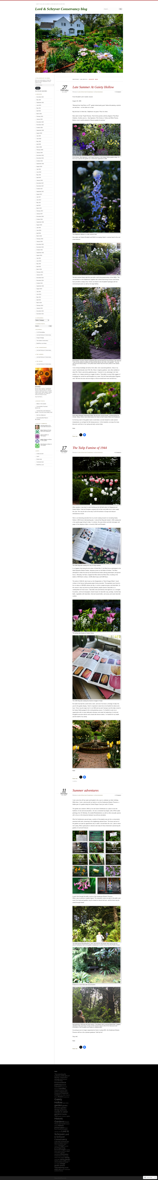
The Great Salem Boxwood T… (46, 426)
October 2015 (39, 249)
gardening (63, 1110)
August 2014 (39, 288)
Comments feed (40, 461)
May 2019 (38, 174)
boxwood (58, 1083)
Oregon (61, 1146)
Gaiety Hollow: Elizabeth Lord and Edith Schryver (50, 4)
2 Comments (118, 452)
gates (68, 1116)
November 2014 (40, 280)
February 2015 (39, 272)
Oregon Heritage (40, 337)
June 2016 (38, 230)
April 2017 (38, 205)
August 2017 (39, 194)
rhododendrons (58, 1156)
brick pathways (60, 1083)
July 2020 (38, 135)
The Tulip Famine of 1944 (90, 448)
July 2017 (38, 197)
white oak (57, 1169)
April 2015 (38, 266)
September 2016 (40, 222)
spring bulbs (57, 1159)
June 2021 (38, 105)
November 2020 (40, 124)
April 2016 (38, 233)
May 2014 (38, 297)
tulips (58, 1163)
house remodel (57, 1129)
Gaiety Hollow (58, 1101)
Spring (67, 1157)
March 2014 (39, 302)
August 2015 (39, 255)
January (56, 1131)
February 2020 (39, 149)
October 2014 (39, 283)
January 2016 (39, 241)
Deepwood (57, 1093)
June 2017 (38, 199)
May (68, 1141)
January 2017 (39, 213)
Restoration (64, 1154)
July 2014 (38, 291)
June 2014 (38, 294)
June (60, 1131)
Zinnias (61, 1171)
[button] (80, 836)
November (60, 1144)
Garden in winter (61, 1112)
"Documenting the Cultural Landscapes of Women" (61, 1075)
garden (58, 1105)
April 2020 (38, 144)
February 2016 (39, 238)
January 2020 (39, 152)
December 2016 (40, 216)
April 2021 (38, 110)
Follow (37, 88)
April (61, 1079)
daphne (65, 1091)
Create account (39, 453)
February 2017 (39, 210)
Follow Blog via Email (43, 78)
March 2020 (39, 147)
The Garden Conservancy (42, 340)
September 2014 (40, 286)
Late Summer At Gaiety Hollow (93, 87)
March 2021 (39, 113)
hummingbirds (64, 1129)
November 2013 (40, 313)
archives (65, 1079)
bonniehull (37, 386)
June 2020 (38, 138)
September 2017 (40, 191)
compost (61, 1091)
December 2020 (40, 122)
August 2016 (39, 224)
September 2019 (40, 163)
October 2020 (39, 127)
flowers (60, 1097)
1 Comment (118, 92)
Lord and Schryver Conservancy (43, 334)
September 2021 (40, 102)
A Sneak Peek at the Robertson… (45, 431)
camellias (62, 1088)
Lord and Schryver (60, 1141)
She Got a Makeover (41, 415)
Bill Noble (60, 1080)
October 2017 (39, 188)
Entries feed (39, 459)
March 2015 (39, 269)
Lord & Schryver (61, 1133)
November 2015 (40, 247)
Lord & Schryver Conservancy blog (61, 9)
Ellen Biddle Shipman (65, 1095)
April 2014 (38, 299)
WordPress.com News (41, 343)
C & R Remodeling (40, 332)
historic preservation (59, 1127)
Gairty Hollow (65, 1103)
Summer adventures (86, 790)
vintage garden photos (59, 1164)
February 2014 (39, 305)
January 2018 (39, 180)
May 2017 (38, 202)
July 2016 (38, 227)
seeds (67, 1155)
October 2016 (39, 219)
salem (63, 1156)
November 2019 (40, 158)
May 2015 (38, 263)
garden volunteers (62, 1116)
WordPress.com (40, 464)
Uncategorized (99, 92)
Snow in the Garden (59, 1157)
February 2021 (39, 116)
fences (56, 1097)
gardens (58, 1114)
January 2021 (39, 119)
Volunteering (59, 1167)
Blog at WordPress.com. (60, 1178)
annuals (57, 1079)
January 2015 (39, 274)
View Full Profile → (39, 396)
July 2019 (38, 169)
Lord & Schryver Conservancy (86, 92)
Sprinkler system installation (60, 1160)
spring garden (65, 1159)
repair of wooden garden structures (62, 1153)
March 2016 (39, 235)
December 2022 (40, 96)
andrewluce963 (43, 425)
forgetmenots (66, 1096)
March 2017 (39, 208)
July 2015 (38, 258)
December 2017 (40, 183)
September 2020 (40, 130)
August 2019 (39, 166)
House (66, 1127)
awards (56, 1080)
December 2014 (40, 277)
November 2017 (40, 185)
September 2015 (40, 252)
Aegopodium (64, 1077)
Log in (37, 456)
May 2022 (38, 99)
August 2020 (39, 133)
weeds (66, 1167)
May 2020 (38, 141)
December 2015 (40, 244)
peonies (66, 1146)
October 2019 (39, 160)
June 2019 (38, 172)
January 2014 (39, 308)
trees (55, 1163)
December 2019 (40, 155)
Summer (60, 1162)
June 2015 (38, 260)
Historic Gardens (59, 1120)
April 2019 (38, 177)
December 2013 (40, 311)
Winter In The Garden (41, 403)
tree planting (65, 1162)
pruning (57, 1148)
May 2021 (38, 108)
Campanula (56, 1090)
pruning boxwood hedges (60, 1149)
